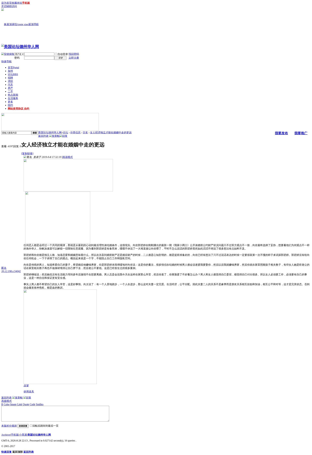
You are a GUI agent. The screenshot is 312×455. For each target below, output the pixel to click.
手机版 (26, 2)
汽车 (10, 84)
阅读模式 (67, 157)
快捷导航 (6, 61)
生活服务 (13, 98)
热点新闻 (13, 94)
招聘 (10, 77)
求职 (10, 81)
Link (19, 404)
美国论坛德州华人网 (50, 132)
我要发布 (281, 133)
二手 (10, 91)
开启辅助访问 (9, 6)
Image (13, 404)
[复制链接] (27, 153)
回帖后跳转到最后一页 (45, 425)
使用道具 (29, 391)
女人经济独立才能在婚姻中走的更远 (111, 132)
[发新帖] (54, 136)
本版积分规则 (9, 425)
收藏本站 (17, 2)
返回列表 (43, 136)
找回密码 (74, 54)
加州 (10, 71)
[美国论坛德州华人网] (20, 46)
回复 (26, 385)
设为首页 (6, 2)
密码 (17, 57)
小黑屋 (23, 434)
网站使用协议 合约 (18, 108)
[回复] (63, 136)
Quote (26, 404)
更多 (10, 101)
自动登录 (63, 54)
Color (7, 404)
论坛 (13, 74)
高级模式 (6, 401)
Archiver (5, 434)
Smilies (39, 404)
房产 (10, 88)
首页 (13, 67)
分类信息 (75, 132)
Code (32, 404)
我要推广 (300, 133)
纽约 (10, 105)
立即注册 (74, 57)
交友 (85, 132)
